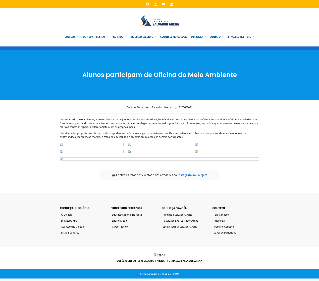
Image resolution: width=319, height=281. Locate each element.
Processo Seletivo (141, 36)
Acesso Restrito (241, 36)
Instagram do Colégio (192, 175)
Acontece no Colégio (174, 36)
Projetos (117, 36)
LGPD (176, 274)
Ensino (100, 36)
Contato (215, 36)
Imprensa (197, 36)
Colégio (70, 36)
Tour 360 (87, 36)
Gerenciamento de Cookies (155, 274)
